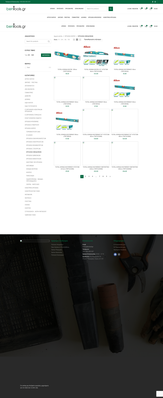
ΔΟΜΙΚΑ (27, 99)
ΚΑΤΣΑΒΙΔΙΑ (30, 165)
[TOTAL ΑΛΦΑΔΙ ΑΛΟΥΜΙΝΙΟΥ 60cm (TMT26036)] (124, 88)
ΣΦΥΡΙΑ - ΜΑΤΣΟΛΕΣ (32, 184)
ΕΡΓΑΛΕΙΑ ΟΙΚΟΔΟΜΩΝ (33, 152)
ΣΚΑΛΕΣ (27, 205)
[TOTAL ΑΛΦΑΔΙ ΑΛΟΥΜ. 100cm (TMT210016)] (67, 56)
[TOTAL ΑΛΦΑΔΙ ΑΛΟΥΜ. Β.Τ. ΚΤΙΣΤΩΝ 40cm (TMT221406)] (96, 56)
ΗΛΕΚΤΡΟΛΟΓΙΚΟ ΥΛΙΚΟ (32, 191)
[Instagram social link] (155, 1)
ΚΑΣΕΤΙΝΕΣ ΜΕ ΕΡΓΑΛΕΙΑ (34, 162)
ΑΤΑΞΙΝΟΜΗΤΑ (29, 89)
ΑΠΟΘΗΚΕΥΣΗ (29, 86)
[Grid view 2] (74, 39)
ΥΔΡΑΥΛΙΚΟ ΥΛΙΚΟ (30, 215)
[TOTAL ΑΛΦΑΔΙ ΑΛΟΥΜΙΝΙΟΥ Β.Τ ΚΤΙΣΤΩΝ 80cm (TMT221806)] (124, 121)
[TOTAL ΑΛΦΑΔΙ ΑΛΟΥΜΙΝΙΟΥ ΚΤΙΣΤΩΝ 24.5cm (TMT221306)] (67, 153)
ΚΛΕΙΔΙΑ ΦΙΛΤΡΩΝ (31, 169)
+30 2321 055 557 (25, 1)
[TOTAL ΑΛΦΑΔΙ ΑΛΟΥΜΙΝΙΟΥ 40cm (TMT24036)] (67, 88)
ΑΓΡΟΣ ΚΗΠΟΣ (29, 79)
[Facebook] (115, 254)
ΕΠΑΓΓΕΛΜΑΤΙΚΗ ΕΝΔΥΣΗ (33, 118)
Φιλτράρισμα (46, 55)
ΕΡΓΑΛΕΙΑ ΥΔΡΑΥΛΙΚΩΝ (33, 155)
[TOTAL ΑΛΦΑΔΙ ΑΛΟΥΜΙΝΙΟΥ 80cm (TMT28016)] (67, 121)
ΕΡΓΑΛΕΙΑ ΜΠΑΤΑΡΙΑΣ (32, 121)
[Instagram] (119, 254)
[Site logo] (17, 8)
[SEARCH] (111, 9)
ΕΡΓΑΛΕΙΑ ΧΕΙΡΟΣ (30, 128)
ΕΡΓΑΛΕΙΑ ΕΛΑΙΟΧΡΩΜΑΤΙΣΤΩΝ (36, 138)
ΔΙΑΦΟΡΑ (28, 96)
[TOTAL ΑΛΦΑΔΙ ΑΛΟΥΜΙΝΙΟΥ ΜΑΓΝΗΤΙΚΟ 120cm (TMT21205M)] (96, 153)
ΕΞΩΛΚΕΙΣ (29, 135)
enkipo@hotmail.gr (87, 246)
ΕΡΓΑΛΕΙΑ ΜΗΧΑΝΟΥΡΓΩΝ (34, 145)
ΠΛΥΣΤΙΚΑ (28, 201)
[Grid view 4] (80, 39)
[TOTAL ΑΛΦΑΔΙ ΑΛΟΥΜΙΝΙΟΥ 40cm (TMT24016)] (124, 56)
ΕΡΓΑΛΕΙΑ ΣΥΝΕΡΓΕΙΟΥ (32, 125)
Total (28, 67)
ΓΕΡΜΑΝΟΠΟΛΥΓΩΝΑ (33, 132)
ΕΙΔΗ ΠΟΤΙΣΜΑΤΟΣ (31, 106)
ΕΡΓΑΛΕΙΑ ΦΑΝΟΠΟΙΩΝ (33, 159)
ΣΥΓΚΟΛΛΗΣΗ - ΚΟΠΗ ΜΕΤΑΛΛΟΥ (35, 211)
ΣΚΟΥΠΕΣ (28, 208)
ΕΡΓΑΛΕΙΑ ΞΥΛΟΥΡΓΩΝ (33, 148)
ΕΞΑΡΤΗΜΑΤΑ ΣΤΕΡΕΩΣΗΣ (33, 115)
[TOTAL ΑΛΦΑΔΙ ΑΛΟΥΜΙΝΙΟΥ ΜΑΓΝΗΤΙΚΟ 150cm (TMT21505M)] (124, 153)
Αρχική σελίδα (58, 36)
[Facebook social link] (153, 1)
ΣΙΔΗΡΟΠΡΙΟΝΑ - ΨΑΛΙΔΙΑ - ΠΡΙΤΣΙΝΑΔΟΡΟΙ (35, 180)
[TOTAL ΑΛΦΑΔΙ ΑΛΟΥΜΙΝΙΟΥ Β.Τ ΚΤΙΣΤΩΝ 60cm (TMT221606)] (96, 121)
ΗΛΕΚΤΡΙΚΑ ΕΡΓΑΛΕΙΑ (31, 188)
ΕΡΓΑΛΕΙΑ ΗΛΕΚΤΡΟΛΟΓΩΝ (34, 142)
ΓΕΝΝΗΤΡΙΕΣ (29, 92)
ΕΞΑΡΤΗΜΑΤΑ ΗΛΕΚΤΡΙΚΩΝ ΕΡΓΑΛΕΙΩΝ (33, 110)
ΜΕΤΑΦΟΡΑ (28, 194)
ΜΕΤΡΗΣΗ (28, 198)
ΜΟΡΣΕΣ (29, 172)
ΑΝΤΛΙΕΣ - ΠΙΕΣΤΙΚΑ (31, 82)
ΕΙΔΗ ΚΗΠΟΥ (29, 102)
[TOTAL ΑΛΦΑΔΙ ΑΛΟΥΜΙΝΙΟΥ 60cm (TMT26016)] (96, 88)
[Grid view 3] (77, 39)
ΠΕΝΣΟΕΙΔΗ (30, 175)
